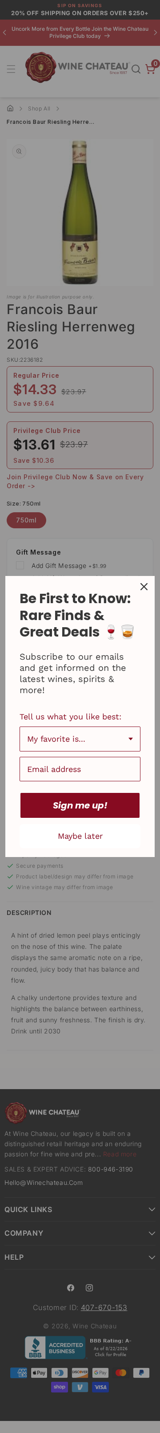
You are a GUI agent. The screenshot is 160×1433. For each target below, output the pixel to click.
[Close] (144, 586)
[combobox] (80, 739)
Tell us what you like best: (70, 716)
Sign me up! (80, 805)
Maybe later (80, 836)
